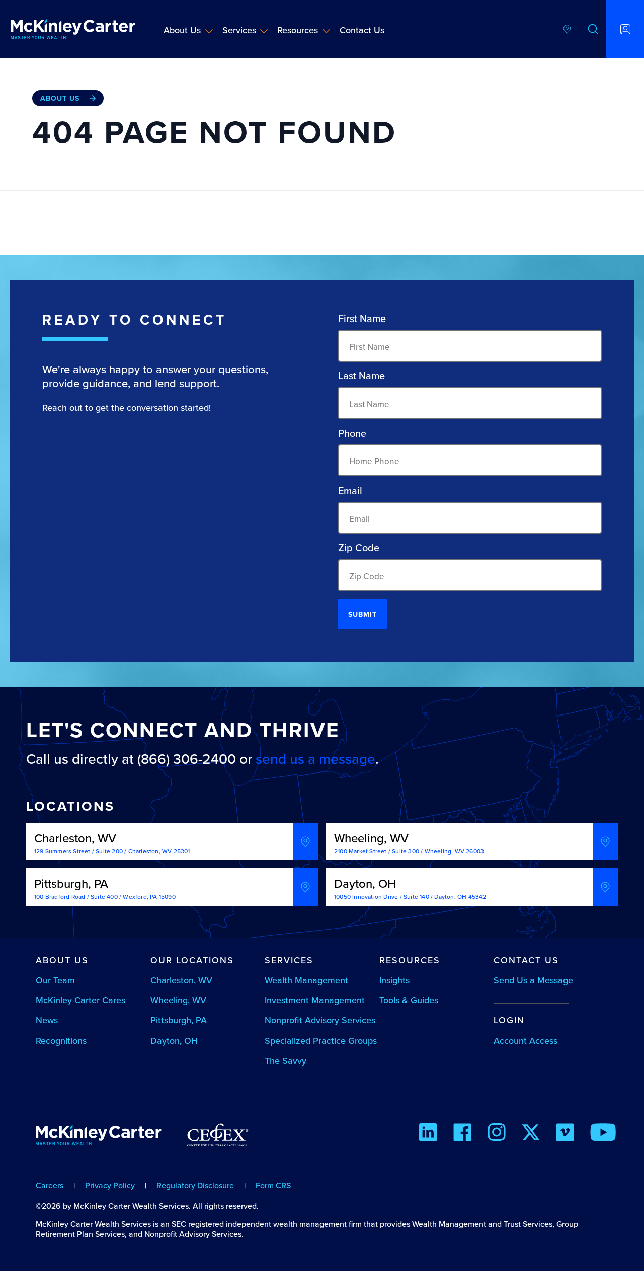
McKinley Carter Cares (80, 1000)
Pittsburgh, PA (178, 1020)
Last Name (361, 376)
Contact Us (362, 30)
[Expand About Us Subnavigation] (209, 30)
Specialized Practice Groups (321, 1040)
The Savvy (285, 1060)
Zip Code (358, 548)
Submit (362, 614)
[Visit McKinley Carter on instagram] (497, 1133)
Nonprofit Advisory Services (320, 1020)
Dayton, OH (174, 1040)
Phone (352, 433)
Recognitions (61, 1040)
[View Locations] (567, 29)
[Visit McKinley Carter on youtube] (603, 1133)
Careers (49, 1185)
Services (239, 30)
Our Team (55, 980)
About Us (182, 30)
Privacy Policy (110, 1185)
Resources (297, 30)
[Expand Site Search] (593, 29)
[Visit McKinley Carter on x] (531, 1133)
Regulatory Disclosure (195, 1185)
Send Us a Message (533, 980)
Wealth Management (306, 980)
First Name (362, 318)
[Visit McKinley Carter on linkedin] (428, 1133)
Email (350, 491)
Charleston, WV (181, 980)
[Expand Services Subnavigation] (264, 30)
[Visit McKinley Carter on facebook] (462, 1133)
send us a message (315, 759)
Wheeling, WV (178, 1000)
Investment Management (315, 1000)
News (47, 1020)
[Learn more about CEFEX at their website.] (218, 1139)
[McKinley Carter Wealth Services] (73, 29)
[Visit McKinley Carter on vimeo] (565, 1133)
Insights (394, 980)
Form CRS (273, 1185)
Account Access (525, 1040)
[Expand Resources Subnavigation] (326, 30)
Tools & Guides (408, 1000)
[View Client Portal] (625, 29)
